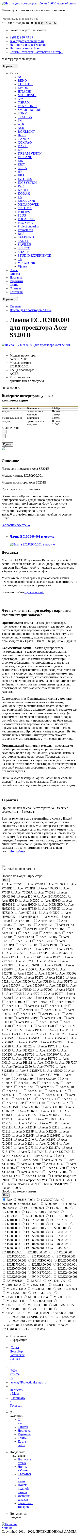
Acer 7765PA (24, 892)
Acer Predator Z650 (19, 1066)
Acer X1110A (57, 1091)
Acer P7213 (35, 993)
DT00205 (51, 1203)
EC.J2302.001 (35, 1220)
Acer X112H (48, 1099)
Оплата (15, 273)
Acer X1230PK (50, 1135)
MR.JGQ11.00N (38, 1313)
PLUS (22, 215)
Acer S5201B (24, 1074)
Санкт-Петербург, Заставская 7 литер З (17, 1355)
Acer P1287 (23, 961)
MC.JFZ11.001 (41, 1289)
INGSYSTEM (27, 182)
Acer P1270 (53, 957)
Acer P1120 (45, 925)
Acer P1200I (26, 937)
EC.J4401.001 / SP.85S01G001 (46, 1228)
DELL (22, 150)
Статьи (14, 284)
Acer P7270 (55, 993)
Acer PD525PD (29, 1038)
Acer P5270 (35, 977)
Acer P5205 (47, 969)
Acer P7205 (14, 993)
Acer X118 (25, 1119)
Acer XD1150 (53, 1159)
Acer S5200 (55, 1070)
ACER (22, 77)
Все (9, 1199)
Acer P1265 (66, 949)
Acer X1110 (35, 1091)
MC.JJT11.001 (63, 1297)
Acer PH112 (24, 1062)
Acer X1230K (25, 1135)
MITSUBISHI (27, 95)
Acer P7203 (66, 989)
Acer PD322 (14, 1030)
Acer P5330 (44, 981)
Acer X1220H (48, 1131)
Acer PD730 (49, 1058)
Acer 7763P (35, 884)
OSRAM (24, 102)
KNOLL (23, 190)
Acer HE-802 (29, 916)
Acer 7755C (14, 884)
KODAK (24, 193)
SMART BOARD (30, 109)
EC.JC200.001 (63, 1252)
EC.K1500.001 (16, 1272)
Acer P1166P (58, 929)
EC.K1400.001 (67, 1268)
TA (20, 259)
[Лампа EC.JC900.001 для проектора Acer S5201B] (37, 345)
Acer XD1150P (30, 1164)
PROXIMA (25, 222)
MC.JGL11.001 (42, 1293)
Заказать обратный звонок (28, 30)
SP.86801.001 (34, 1325)
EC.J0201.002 (59, 1207)
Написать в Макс (16, 1391)
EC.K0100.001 (67, 1264)
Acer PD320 (46, 1026)
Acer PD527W (52, 1042)
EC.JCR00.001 (42, 1260)
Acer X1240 (26, 1139)
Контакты (16, 292)
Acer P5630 (24, 989)
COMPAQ (25, 142)
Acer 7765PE (46, 892)
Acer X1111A (31, 1095)
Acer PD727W (26, 1058)
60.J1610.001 (26, 1199)
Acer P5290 (23, 981)
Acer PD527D (28, 1042)
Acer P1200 (30, 933)
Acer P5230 (25, 973)
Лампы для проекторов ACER (30, 310)
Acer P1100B (46, 920)
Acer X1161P (50, 1115)
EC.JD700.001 (16, 1264)
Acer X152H (30, 1159)
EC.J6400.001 (35, 1240)
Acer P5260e (67, 973)
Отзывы (15, 288)
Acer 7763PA (57, 884)
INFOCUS (25, 179)
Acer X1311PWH (32, 1151)
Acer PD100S (65, 1001)
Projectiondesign (28, 226)
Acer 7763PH (26, 888)
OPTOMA (25, 208)
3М (20, 120)
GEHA (22, 168)
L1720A (36, 1280)
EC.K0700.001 (16, 1268)
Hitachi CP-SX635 (64, 1180)
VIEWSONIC (27, 263)
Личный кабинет (23, 1468)
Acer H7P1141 (28, 912)
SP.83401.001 (62, 1321)
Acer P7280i (24, 997)
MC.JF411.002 (16, 1289)
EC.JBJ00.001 (59, 1248)
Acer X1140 (37, 1103)
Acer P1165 (14, 929)
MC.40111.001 (57, 1280)
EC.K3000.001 (67, 1276)
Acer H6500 (28, 904)
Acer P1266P (32, 957)
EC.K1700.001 (42, 1272)
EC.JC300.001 (16, 1256)
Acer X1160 (31, 1107)
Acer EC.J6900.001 (54, 896)
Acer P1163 (66, 925)
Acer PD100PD (41, 1001)
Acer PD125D (49, 1022)
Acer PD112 (14, 1006)
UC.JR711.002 (35, 1329)
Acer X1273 (25, 1147)
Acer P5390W (35, 985)
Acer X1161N (27, 1115)
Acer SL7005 (24, 1078)
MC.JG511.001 (16, 1293)
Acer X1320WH (60, 1151)
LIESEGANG (27, 201)
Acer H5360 (52, 900)
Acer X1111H (54, 1095)
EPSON (23, 88)
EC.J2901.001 (35, 1224)
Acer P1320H (53, 965)
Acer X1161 (51, 1111)
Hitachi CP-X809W (55, 1184)
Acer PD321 (67, 1026)
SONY (22, 113)
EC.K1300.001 (42, 1268)
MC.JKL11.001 (17, 1301)
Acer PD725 (48, 1050)
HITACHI (24, 91)
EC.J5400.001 (59, 1232)
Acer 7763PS (49, 888)
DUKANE (25, 157)
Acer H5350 (31, 900)
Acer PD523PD (34, 1034)
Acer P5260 (46, 973)
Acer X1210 (45, 1119)
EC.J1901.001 (59, 1216)
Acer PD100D (16, 1001)
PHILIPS (24, 211)
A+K (21, 124)
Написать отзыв (24, 1461)
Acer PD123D (53, 1018)
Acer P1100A (24, 920)
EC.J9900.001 (35, 1248)
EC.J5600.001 (35, 1236)
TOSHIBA (25, 117)
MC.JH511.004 (38, 1297)
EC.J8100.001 (35, 1244)
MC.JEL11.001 (62, 1284)
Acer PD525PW (55, 1038)
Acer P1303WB (29, 965)
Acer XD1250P (31, 1172)
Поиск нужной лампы (23, 1488)
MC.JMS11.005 (63, 1305)
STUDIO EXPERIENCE (34, 255)
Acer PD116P (53, 1010)
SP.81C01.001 (63, 1313)
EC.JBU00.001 (37, 1252)
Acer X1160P (53, 1107)
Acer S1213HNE (31, 1070)
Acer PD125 (26, 1022)
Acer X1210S (27, 1123)
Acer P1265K (15, 953)
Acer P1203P (45, 941)
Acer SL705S (50, 1083)
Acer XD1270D (57, 1172)
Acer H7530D (51, 908)
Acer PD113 (36, 1006)
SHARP (23, 252)
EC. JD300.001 (34, 1207)
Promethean (25, 230)
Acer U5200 (26, 1087)
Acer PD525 (57, 1034)
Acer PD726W (49, 1054)
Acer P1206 (50, 945)
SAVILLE (24, 244)
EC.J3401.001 (59, 1224)
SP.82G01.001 (16, 1317)
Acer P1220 (24, 949)
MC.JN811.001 (16, 1309)
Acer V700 (47, 1087)
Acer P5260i (14, 977)
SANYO (23, 241)
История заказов (24, 1497)
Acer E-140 (28, 896)
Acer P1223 (45, 949)
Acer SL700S (47, 1078)
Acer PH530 (45, 1062)
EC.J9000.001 (59, 1244)
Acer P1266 (59, 953)
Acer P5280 (56, 977)
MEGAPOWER (28, 204)
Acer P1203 (23, 941)
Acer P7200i (45, 989)
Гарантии (16, 281)
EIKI (21, 160)
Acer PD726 (26, 1054)
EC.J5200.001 (35, 1232)
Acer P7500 (45, 997)
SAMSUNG (26, 237)
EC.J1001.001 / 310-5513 (42, 1212)
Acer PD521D (59, 1030)
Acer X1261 (26, 1143)
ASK (21, 128)
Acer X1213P (24, 1131)
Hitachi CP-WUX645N (22, 1184)
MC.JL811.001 (42, 1301)
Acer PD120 (28, 1014)
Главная (15, 306)
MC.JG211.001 (67, 1289)
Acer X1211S (50, 1127)
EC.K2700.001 (42, 1276)
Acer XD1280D (36, 1176)
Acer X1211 (49, 1123)
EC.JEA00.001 (41, 1264)
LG (20, 197)
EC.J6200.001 (59, 1236)
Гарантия (24, 1434)
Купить (7, 444)
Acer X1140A (59, 1103)
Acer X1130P (15, 1103)
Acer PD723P (25, 1050)
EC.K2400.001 (67, 1272)
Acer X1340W (43, 1155)
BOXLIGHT (26, 131)
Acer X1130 (69, 1099)
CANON (24, 139)
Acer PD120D (51, 1014)
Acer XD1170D (31, 1168)
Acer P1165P (35, 929)
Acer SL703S (27, 1083)
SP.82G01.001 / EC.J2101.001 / (27, 1321)
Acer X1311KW (49, 1147)
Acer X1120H (25, 1099)
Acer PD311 (24, 1026)
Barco (22, 135)
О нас (14, 270)
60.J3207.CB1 (50, 1199)
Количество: (10, 427)
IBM (21, 175)
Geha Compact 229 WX (31, 1180)
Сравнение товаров (25, 1504)
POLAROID (26, 219)
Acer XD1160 (55, 1164)
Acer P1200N (48, 937)
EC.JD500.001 (67, 1260)
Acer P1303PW (46, 961)
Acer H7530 (28, 908)
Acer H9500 (51, 912)
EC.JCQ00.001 (16, 1260)
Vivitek (22, 266)
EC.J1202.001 (35, 1216)
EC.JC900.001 (66, 1256)
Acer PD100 (66, 997)
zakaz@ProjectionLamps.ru (28, 1382)
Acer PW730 (46, 1066)
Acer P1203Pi (28, 945)
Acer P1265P (38, 953)
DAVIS (23, 146)
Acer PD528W (26, 1046)
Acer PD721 (49, 1046)
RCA (21, 233)
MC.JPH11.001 (42, 1309)
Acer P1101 (25, 925)
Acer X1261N (49, 1143)
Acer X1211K (27, 1127)
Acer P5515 (57, 985)
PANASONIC (27, 106)
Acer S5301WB (49, 1074)
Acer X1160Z (28, 1111)
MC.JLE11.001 (37, 1305)
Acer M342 (51, 916)
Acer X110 (66, 1087)
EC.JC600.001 (41, 1256)
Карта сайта (22, 1443)
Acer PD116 (31, 1010)
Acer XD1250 (56, 1168)
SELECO (24, 248)
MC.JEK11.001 (37, 1284)
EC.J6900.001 (59, 1240)
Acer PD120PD (28, 1018)
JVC (21, 186)
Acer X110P (14, 1091)
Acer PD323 (36, 1030)
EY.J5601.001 (16, 1280)
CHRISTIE (25, 84)
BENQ (22, 80)
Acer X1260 (47, 1139)
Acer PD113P (58, 1006)
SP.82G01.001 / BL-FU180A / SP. (52, 1317)
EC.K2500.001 (16, 1276)
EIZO (21, 164)
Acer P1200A (52, 933)
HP (20, 171)
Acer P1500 (26, 969)
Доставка (16, 277)
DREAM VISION (30, 153)
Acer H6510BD (53, 904)
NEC (21, 98)
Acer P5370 (65, 981)
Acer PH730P (68, 1062)
